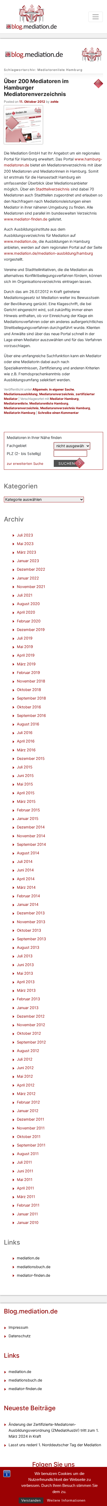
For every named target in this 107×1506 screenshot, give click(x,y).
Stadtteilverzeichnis (53, 189)
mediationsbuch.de (33, 1267)
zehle (54, 102)
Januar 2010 (27, 1222)
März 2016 (26, 750)
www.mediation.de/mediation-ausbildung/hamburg (48, 253)
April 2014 (26, 879)
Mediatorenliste (16, 403)
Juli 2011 (24, 1162)
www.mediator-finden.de (25, 219)
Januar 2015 (27, 818)
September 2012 (31, 1042)
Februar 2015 (28, 810)
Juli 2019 (24, 638)
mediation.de (28, 1258)
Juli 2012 (24, 1059)
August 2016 (28, 724)
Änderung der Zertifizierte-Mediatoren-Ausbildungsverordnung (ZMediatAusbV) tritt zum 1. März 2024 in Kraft (54, 1430)
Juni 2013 (25, 965)
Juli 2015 (24, 767)
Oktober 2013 (29, 930)
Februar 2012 (28, 1102)
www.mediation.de (20, 241)
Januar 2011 (27, 1214)
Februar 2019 (28, 672)
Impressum (18, 1327)
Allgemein (40, 389)
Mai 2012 (25, 1076)
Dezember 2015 (31, 758)
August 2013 (28, 947)
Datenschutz (20, 1336)
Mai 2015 (25, 784)
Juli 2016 (24, 732)
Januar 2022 (28, 578)
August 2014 (28, 853)
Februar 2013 (28, 999)
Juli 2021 (24, 595)
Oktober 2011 (29, 1136)
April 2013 (26, 982)
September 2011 (31, 1145)
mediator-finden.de (33, 1275)
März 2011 (26, 1196)
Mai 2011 (24, 1179)
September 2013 (31, 939)
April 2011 (25, 1188)
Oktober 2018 (29, 689)
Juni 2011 (25, 1171)
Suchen (66, 463)
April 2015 (26, 793)
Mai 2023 (25, 543)
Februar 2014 (28, 896)
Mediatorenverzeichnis (56, 394)
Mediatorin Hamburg (19, 413)
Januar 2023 (28, 561)
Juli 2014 (24, 861)
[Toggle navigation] (95, 17)
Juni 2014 (25, 870)
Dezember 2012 (31, 1016)
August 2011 (28, 1153)
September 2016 (31, 715)
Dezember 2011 (30, 1119)
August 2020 (28, 603)
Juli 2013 (24, 956)
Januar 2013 (27, 1007)
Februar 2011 (28, 1205)
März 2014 (26, 887)
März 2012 (26, 1093)
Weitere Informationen (66, 1500)
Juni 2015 (25, 775)
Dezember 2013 (31, 913)
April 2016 (26, 741)
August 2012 (28, 1050)
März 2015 (26, 801)
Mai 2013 (25, 973)
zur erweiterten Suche (25, 463)
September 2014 (31, 844)
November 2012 (31, 1025)
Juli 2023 (25, 535)
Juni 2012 (25, 1068)
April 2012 (26, 1085)
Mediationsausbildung (21, 394)
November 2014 (31, 836)
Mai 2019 (25, 646)
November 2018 (31, 681)
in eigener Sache (61, 389)
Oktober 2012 (29, 1033)
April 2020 (26, 612)
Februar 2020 (29, 621)
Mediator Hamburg (64, 399)
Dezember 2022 (31, 569)
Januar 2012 (27, 1110)
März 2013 (26, 990)
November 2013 (31, 922)
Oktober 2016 (29, 707)
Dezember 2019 (31, 629)
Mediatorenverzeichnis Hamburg (65, 408)
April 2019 (26, 655)
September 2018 (31, 698)
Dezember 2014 (31, 827)
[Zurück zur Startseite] (53, 52)
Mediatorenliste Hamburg (48, 403)
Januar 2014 (27, 904)
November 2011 (31, 1128)
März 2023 (26, 552)
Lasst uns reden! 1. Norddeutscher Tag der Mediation (55, 1445)
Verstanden (31, 1500)
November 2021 (31, 586)
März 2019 (26, 664)
